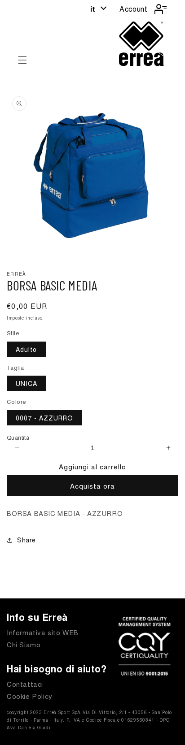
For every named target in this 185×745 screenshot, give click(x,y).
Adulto (26, 349)
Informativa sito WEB (43, 632)
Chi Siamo (23, 644)
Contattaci (25, 684)
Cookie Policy (30, 696)
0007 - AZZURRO (44, 417)
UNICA (26, 383)
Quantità (18, 437)
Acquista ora (92, 485)
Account (133, 9)
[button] (22, 60)
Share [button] (26, 539)
